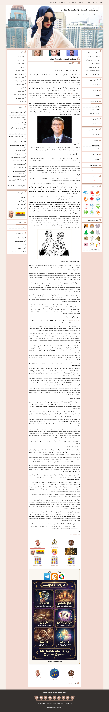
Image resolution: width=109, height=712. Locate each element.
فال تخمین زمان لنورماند (19, 237)
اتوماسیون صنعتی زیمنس (19, 164)
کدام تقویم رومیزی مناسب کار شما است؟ (17, 129)
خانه (101, 2)
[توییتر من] (50, 698)
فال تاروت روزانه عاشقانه (19, 94)
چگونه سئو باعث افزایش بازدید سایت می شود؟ (18, 146)
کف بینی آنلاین (96, 123)
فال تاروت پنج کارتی (20, 77)
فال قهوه (97, 106)
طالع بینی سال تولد (95, 249)
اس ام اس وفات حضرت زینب (93, 70)
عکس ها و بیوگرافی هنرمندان (18, 251)
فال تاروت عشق (21, 91)
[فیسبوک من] (63, 698)
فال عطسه (22, 227)
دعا (98, 148)
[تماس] (54, 698)
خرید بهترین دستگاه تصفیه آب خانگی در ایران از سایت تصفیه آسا (18, 113)
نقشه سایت (49, 707)
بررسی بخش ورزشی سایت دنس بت (16, 176)
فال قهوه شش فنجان (94, 113)
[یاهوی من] (72, 698)
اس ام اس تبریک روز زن (94, 67)
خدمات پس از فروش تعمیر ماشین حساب (17, 123)
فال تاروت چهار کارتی (20, 74)
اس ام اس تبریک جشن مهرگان (92, 60)
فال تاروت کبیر (21, 60)
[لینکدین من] (36, 698)
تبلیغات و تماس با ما (51, 2)
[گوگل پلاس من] (45, 698)
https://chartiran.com (75, 534)
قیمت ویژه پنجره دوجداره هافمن (17, 133)
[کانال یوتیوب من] (41, 698)
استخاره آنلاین (62, 2)
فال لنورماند (22, 244)
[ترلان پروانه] (54, 53)
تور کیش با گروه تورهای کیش (18, 157)
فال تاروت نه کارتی (20, 84)
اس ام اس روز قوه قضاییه (93, 56)
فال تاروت (88, 2)
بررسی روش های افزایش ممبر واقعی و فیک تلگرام (17, 186)
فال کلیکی (97, 159)
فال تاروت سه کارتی (20, 70)
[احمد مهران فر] (72, 53)
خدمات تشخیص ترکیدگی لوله (18, 167)
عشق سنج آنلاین (95, 170)
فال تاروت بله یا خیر (20, 98)
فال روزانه (81, 2)
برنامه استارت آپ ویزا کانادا (18, 161)
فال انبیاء (97, 95)
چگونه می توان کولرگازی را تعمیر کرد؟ (18, 118)
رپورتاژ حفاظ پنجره (20, 150)
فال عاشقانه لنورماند (20, 241)
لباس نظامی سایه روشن (19, 141)
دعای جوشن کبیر (95, 145)
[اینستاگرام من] (59, 698)
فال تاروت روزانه (21, 56)
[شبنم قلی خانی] (37, 53)
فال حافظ (95, 2)
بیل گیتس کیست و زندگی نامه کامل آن (79, 9)
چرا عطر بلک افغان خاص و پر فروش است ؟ (17, 181)
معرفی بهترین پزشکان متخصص (18, 154)
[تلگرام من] (67, 698)
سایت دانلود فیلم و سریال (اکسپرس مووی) (19, 172)
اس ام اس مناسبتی (72, 2)
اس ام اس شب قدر (95, 63)
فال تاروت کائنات (21, 63)
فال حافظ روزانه (21, 201)
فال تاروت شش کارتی (20, 81)
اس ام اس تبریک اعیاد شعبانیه (92, 74)
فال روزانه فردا (21, 248)
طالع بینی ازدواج (95, 134)
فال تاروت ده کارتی (20, 87)
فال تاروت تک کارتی (20, 67)
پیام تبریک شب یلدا (20, 208)
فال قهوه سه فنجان (95, 109)
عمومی (70, 683)
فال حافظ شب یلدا (21, 204)
